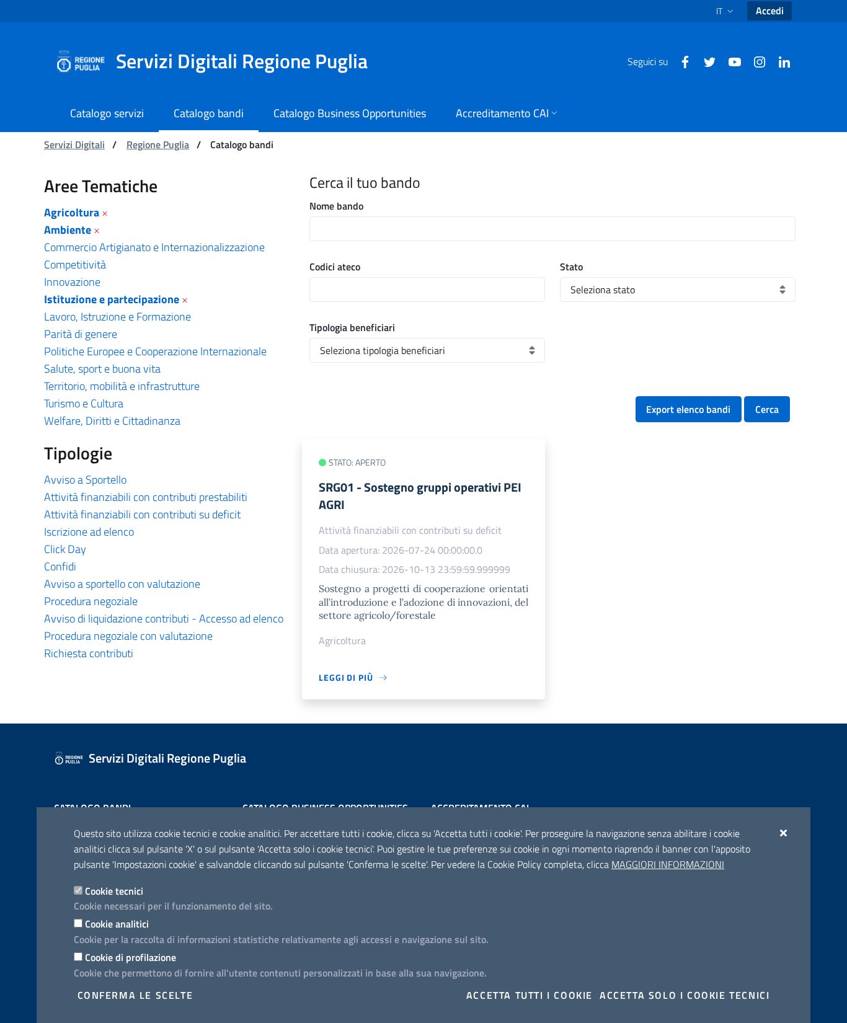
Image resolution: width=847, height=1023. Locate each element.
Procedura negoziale (91, 601)
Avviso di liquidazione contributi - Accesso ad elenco (163, 618)
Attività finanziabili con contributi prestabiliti (145, 497)
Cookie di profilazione (130, 957)
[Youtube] (729, 60)
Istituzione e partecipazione (111, 299)
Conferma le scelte (135, 995)
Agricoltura (71, 212)
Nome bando (336, 205)
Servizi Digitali (74, 144)
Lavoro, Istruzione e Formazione (117, 316)
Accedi (770, 10)
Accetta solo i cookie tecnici (684, 995)
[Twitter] (705, 60)
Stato (571, 266)
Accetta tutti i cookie (529, 995)
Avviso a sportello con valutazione (122, 583)
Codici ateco (334, 266)
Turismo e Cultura (83, 403)
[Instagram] (754, 60)
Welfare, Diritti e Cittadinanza (112, 420)
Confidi (60, 566)
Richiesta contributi (88, 653)
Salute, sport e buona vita (102, 368)
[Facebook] (680, 60)
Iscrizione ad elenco (89, 531)
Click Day (65, 549)
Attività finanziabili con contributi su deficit (142, 514)
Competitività (75, 264)
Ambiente (67, 229)
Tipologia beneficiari (352, 327)
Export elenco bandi (688, 409)
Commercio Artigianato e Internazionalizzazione (154, 247)
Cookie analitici (117, 923)
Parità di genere (80, 334)
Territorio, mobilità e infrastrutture (122, 386)
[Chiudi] (784, 832)
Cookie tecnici (114, 891)
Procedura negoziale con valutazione (128, 635)
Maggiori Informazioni (667, 864)
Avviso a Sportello (85, 479)
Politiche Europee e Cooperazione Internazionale (155, 351)
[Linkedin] (779, 60)
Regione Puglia (157, 144)
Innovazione (72, 281)
